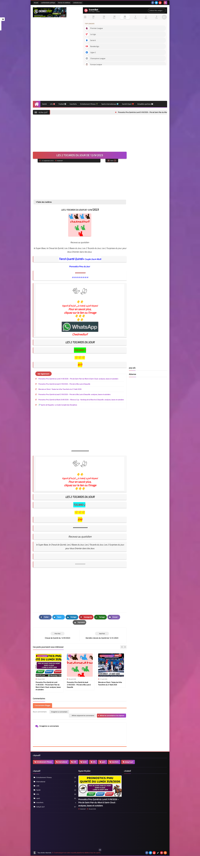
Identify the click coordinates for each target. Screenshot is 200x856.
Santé (85, 761)
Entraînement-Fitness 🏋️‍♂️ (89, 104)
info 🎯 (52, 104)
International (62, 761)
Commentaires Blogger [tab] (42, 705)
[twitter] (156, 2)
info (94, 761)
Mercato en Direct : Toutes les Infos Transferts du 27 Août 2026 (59, 389)
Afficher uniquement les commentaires (83, 715)
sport (103, 761)
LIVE (74, 761)
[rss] (165, 852)
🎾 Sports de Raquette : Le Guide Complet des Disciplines (57, 404)
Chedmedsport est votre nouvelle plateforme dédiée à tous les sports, (77, 852)
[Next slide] (125, 647)
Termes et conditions (64, 2)
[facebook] (152, 2)
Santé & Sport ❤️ (128, 104)
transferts (73, 104)
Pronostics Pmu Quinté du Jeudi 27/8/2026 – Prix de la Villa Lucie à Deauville (64, 383)
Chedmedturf (80, 334)
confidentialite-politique (48, 2)
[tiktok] (157, 852)
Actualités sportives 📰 (145, 104)
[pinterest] (161, 852)
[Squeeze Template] (34, 852)
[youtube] (160, 2)
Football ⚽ (62, 104)
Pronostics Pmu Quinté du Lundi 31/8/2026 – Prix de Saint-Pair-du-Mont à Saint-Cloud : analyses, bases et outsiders (123, 112)
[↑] (100, 850)
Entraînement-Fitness (44, 761)
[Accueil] (36, 104)
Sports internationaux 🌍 (110, 104)
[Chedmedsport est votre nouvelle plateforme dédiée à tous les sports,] (49, 12)
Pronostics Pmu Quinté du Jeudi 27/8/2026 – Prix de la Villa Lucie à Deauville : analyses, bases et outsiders (74, 394)
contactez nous (77, 2)
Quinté (44, 104)
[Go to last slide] (122, 647)
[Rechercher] (165, 2)
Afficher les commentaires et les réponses (112, 715)
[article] (102, 635)
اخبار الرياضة (129, 761)
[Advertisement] (125, 82)
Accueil (36, 2)
